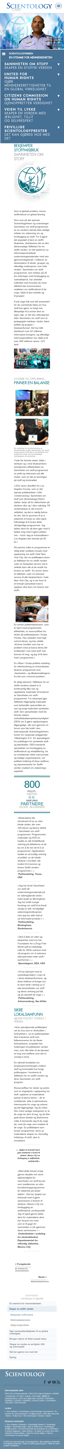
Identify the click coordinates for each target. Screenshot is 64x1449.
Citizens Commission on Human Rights (29, 1434)
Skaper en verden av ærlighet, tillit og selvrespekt (27, 1345)
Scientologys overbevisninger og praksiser (36, 1411)
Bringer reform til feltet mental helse (28, 1339)
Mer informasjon (30, 1416)
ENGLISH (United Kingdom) (40, 1394)
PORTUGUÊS (20, 1403)
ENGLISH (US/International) (16, 1394)
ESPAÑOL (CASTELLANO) (34, 1401)
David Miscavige (19, 1427)
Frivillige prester (35, 1414)
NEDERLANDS (11, 1398)
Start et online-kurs (35, 1427)
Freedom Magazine (12, 1431)
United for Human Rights (14, 1433)
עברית (20, 1396)
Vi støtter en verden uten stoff (46, 1431)
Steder (48, 1416)
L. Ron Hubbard (11, 1411)
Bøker (8, 1416)
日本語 (27, 1396)
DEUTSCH (23, 1398)
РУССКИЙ (36, 1396)
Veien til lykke (27, 1431)
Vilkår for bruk (53, 1444)
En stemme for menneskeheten (25, 1303)
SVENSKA (49, 1398)
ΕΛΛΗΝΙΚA (50, 1401)
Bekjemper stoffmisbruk (22, 1315)
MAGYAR (31, 1398)
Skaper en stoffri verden (21, 1309)
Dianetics (23, 1424)
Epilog (13, 1357)
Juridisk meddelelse (11, 1446)
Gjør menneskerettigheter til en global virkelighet (29, 1332)
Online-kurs (17, 1416)
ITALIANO (9, 1403)
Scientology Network (36, 1424)
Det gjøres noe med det (23, 1352)
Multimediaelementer (20, 1320)
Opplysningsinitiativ (20, 1325)
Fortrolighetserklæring (12, 1444)
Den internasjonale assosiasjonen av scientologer (38, 1429)
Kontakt (41, 1416)
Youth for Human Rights (35, 1433)
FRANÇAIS (10, 1396)
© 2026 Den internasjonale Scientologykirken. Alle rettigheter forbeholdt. (31, 1442)
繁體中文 (45, 1396)
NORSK (40, 1398)
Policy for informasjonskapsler (34, 1444)
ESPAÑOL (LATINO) (13, 1401)
